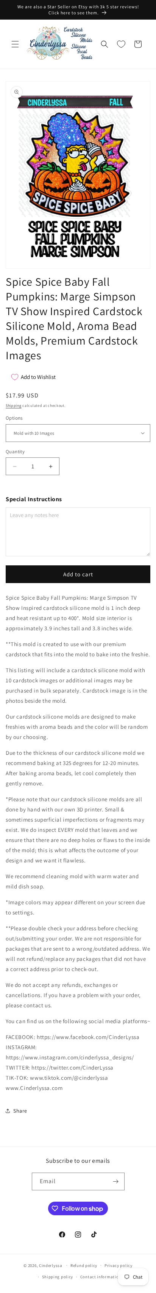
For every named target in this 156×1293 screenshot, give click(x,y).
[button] (15, 44)
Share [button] (20, 1110)
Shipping (14, 405)
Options (14, 418)
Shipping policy (57, 1276)
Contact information (100, 1276)
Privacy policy (119, 1265)
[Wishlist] (121, 44)
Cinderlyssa (50, 1265)
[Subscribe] (116, 1181)
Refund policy (83, 1265)
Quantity (15, 451)
